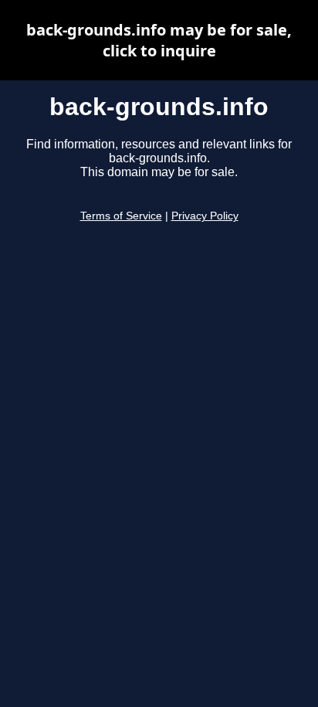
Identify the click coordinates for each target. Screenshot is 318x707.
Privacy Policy (204, 216)
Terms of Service (121, 216)
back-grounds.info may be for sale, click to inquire (159, 40)
